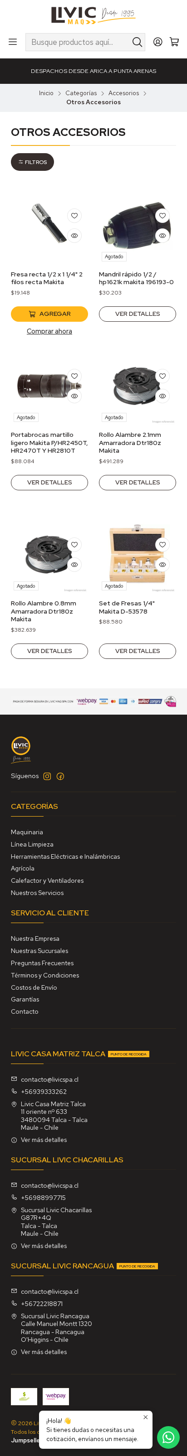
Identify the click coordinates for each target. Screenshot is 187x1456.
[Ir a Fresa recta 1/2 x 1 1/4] (49, 225)
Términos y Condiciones (45, 975)
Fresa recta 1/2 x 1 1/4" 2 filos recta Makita (47, 278)
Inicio (46, 93)
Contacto (25, 1011)
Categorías (81, 93)
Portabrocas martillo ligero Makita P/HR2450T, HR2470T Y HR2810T (49, 443)
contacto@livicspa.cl (50, 1079)
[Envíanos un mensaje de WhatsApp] (168, 1437)
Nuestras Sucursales (39, 951)
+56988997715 (43, 1198)
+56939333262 (44, 1092)
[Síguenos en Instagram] (47, 776)
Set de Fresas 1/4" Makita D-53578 (127, 607)
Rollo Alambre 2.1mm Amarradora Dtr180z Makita (130, 443)
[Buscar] (137, 42)
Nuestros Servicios (37, 893)
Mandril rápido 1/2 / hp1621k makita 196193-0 (136, 278)
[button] (32, 162)
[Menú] (12, 42)
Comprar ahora (49, 331)
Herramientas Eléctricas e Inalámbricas (65, 856)
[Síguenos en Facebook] (60, 776)
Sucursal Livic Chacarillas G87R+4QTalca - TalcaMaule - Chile (56, 1222)
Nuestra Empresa (35, 938)
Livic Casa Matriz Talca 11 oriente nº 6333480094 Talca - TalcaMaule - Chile (54, 1116)
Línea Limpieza (32, 844)
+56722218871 (42, 1304)
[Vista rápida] (74, 235)
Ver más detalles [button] (44, 1140)
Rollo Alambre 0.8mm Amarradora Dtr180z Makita (43, 611)
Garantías (25, 999)
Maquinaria (27, 832)
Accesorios (123, 93)
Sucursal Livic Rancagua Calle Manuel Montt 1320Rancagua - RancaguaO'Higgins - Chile (56, 1328)
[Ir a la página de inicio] (93, 16)
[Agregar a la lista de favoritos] (74, 215)
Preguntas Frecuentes (42, 963)
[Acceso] (158, 42)
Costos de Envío (34, 987)
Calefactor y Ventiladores (47, 880)
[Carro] (174, 42)
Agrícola (22, 868)
